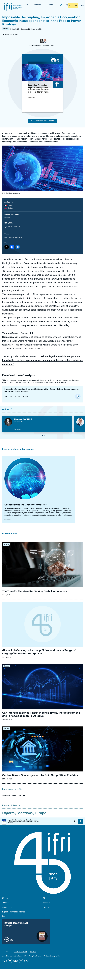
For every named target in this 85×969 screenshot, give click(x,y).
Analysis (37, 5)
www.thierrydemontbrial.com (12, 956)
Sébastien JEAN (48, 45)
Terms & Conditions (20, 951)
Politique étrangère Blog (52, 956)
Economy (7, 217)
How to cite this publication (13, 237)
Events (50, 5)
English (10, 208)
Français (10, 205)
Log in (66, 5)
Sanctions (25, 813)
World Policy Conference (33, 956)
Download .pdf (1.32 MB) (44, 121)
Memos (6, 544)
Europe (40, 813)
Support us (73, 6)
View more (17, 429)
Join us (5, 903)
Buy (11, 939)
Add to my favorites (11, 34)
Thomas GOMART (35, 45)
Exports (8, 813)
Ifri (27, 5)
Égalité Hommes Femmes (13, 912)
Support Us (7, 907)
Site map (33, 951)
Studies (6, 666)
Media (5, 898)
